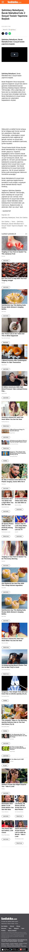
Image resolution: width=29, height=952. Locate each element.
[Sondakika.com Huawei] (23, 949)
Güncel (12, 926)
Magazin (16, 928)
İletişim (12, 923)
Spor (10, 928)
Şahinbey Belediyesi (9, 73)
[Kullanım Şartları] (5, 943)
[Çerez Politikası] (10, 944)
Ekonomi (3, 928)
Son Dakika (4, 926)
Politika (3, 930)
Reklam (9, 923)
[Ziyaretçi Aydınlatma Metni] (13, 946)
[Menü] (3, 2)
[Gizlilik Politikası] (14, 943)
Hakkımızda (4, 923)
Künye (16, 923)
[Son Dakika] (14, 2)
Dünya (18, 926)
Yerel (22, 928)
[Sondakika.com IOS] (5, 949)
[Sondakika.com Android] (14, 949)
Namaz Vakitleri (12, 930)
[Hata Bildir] (23, 946)
